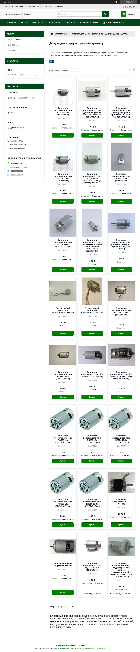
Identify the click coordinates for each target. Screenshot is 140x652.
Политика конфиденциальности (92, 648)
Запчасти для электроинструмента (87, 34)
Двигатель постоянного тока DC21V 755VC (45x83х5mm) (121, 177)
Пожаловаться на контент (69, 648)
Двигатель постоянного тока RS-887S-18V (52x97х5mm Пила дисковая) (121, 375)
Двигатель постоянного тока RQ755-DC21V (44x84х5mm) (92, 566)
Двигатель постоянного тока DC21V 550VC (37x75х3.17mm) (63, 243)
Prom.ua (82, 646)
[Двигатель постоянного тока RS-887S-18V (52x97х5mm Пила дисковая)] (121, 354)
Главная (11, 23)
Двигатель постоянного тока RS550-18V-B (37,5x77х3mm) (63, 375)
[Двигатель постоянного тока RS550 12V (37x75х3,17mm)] (62, 482)
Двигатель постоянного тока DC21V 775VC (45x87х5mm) (63, 177)
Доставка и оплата (113, 23)
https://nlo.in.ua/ (16, 163)
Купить (63, 135)
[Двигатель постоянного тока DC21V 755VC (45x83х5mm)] (121, 156)
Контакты (70, 23)
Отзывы (11, 50)
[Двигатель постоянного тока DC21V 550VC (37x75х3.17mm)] (62, 222)
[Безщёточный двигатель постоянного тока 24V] (62, 291)
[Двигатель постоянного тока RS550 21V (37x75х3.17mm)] (62, 418)
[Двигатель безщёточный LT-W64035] (121, 482)
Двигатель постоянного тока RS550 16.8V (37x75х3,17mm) (121, 439)
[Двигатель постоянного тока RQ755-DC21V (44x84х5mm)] (92, 546)
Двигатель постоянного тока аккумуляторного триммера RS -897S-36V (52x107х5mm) (121, 112)
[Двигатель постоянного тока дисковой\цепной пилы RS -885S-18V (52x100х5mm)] (92, 91)
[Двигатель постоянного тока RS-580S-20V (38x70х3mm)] (92, 354)
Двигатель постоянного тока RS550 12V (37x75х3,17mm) (63, 502)
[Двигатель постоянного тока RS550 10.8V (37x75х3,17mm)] (92, 482)
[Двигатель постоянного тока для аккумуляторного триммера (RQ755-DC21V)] (121, 222)
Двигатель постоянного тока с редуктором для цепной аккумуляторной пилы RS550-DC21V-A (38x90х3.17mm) (121, 570)
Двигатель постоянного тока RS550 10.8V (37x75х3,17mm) (92, 502)
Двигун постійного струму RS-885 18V (63, 564)
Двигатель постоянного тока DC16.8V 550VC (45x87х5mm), (63, 111)
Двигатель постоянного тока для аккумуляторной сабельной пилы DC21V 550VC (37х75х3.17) (92, 245)
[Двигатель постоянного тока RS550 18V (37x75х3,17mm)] (92, 418)
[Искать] (105, 14)
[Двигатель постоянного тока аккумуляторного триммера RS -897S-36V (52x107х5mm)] (121, 91)
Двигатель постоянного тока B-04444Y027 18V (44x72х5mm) (121, 311)
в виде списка (134, 70)
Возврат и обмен (89, 23)
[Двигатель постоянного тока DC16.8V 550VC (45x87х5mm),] (62, 91)
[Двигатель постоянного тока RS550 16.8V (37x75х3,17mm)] (121, 418)
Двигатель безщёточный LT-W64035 (121, 501)
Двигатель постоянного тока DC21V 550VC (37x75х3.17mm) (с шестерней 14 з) (92, 178)
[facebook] (50, 62)
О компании (53, 23)
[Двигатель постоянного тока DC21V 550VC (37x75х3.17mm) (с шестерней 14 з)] (92, 156)
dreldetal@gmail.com (18, 167)
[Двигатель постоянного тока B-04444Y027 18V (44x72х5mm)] (121, 291)
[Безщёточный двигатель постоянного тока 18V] (92, 291)
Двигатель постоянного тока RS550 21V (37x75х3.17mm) (63, 439)
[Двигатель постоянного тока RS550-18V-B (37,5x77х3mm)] (62, 354)
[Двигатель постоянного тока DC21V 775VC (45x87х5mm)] (62, 156)
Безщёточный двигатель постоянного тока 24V (63, 310)
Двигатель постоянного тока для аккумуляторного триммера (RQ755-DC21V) (121, 244)
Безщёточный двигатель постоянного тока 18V (92, 310)
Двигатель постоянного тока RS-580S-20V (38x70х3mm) (92, 374)
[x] (53, 62)
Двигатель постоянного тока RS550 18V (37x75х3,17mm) (92, 439)
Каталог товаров (30, 23)
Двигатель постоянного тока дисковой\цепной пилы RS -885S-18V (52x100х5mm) (92, 112)
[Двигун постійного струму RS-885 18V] (62, 546)
